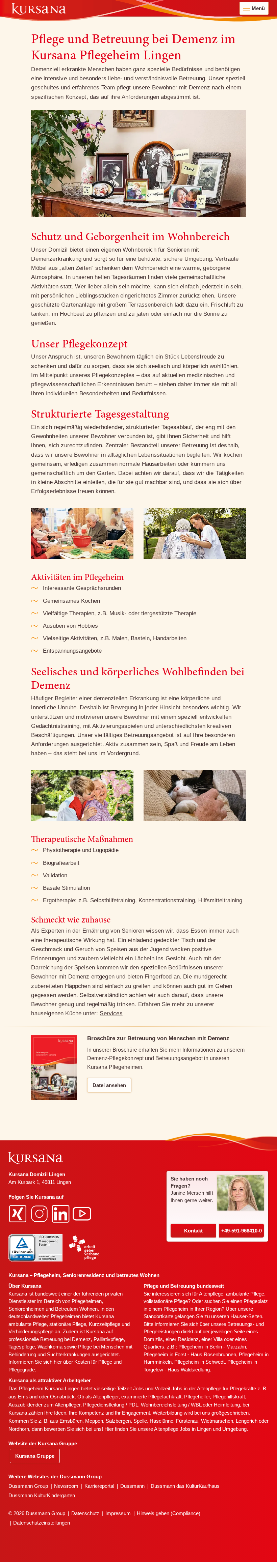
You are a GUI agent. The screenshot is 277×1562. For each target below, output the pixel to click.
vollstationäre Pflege (166, 1301)
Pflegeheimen (87, 1301)
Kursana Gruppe (34, 1456)
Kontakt (193, 1230)
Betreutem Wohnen (76, 1309)
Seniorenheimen (26, 1309)
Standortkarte (158, 1316)
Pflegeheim (175, 1309)
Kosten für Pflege (93, 1362)
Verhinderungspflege (30, 1331)
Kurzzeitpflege (104, 1324)
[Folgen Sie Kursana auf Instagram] (40, 1213)
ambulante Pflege (27, 1324)
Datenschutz (85, 1513)
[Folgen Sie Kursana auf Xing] (18, 1213)
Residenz (188, 1339)
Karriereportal (99, 1486)
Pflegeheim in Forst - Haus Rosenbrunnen (190, 1354)
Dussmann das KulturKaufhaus (185, 1486)
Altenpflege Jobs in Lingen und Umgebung (200, 1429)
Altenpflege (211, 1294)
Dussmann (132, 1486)
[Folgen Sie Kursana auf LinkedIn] (61, 1213)
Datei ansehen (109, 1085)
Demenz (81, 1339)
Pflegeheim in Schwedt (199, 1362)
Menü (258, 8)
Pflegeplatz (256, 1301)
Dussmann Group (28, 1486)
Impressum (118, 1513)
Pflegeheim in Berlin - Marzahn (212, 1347)
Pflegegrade (21, 1369)
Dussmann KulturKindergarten (41, 1495)
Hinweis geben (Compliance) (168, 1513)
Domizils (153, 1339)
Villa (218, 1339)
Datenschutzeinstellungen (41, 1523)
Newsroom (66, 1486)
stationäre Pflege (67, 1324)
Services (111, 1013)
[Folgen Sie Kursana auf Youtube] (83, 1213)
